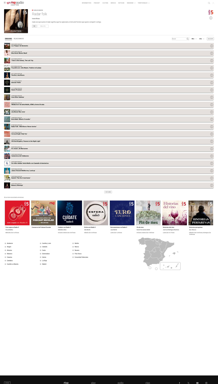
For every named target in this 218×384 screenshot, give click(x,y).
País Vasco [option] (78, 253)
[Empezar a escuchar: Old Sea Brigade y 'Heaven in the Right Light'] (109, 141)
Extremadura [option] (46, 253)
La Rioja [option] (44, 260)
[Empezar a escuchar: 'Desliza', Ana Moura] (109, 75)
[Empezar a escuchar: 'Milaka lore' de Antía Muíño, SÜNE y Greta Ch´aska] (109, 105)
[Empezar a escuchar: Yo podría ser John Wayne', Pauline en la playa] (109, 68)
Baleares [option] (9, 253)
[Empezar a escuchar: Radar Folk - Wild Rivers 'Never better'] (109, 127)
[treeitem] (86, 3)
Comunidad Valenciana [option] (81, 257)
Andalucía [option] (10, 243)
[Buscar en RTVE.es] (209, 3)
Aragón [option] (9, 247)
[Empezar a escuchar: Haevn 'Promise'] (109, 90)
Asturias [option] (9, 250)
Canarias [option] (9, 257)
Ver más (108, 192)
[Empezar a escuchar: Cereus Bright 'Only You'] (109, 134)
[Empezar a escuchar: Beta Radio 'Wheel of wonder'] (109, 119)
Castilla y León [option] (46, 243)
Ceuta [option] (44, 250)
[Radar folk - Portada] (15, 3)
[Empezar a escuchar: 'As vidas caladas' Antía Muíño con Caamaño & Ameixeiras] (109, 163)
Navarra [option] (77, 250)
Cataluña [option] (44, 247)
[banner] (15, 3)
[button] (5, 3)
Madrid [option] (44, 264)
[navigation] (115, 3)
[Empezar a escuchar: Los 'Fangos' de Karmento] (109, 46)
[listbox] (56, 254)
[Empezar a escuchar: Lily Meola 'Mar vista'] (109, 112)
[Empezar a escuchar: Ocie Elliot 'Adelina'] (109, 97)
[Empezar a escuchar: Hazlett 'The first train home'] (109, 178)
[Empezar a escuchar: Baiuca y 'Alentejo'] (109, 185)
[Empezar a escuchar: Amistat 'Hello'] (109, 83)
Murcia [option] (77, 247)
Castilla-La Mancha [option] (12, 264)
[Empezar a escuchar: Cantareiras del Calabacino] (109, 156)
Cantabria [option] (10, 260)
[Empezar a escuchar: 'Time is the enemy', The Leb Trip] (109, 61)
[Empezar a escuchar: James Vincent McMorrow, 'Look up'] (109, 171)
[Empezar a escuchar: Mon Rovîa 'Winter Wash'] (109, 53)
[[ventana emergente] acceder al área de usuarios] (213, 3)
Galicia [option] (44, 257)
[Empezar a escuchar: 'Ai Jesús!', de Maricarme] (109, 149)
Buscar (210, 39)
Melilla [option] (77, 243)
